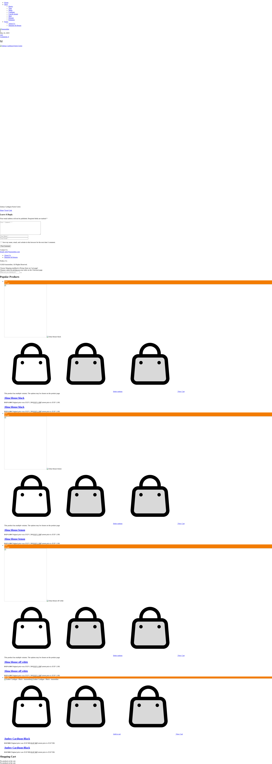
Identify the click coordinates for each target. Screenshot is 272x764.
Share (2, 210)
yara (1, 35)
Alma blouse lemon (14, 530)
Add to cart (117, 734)
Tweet (6, 210)
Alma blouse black (14, 398)
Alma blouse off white (16, 662)
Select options (117, 391)
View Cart (181, 391)
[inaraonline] (4, 29)
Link (10, 210)
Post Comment (5, 246)
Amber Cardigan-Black (17, 738)
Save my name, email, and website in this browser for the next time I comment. (29, 242)
